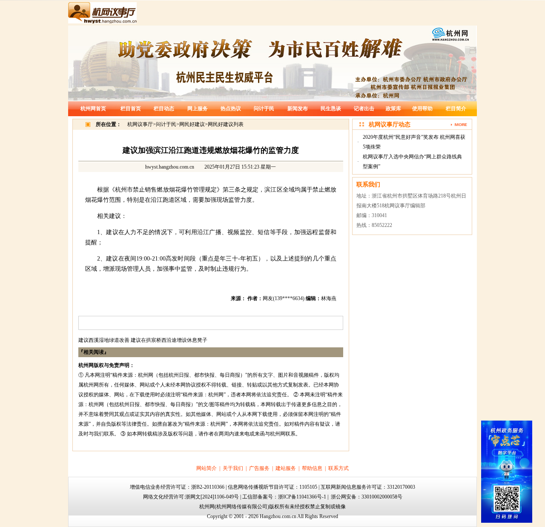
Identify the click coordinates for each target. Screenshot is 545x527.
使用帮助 (422, 109)
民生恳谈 (331, 109)
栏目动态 (164, 109)
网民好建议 (192, 124)
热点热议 (231, 109)
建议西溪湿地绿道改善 (103, 340)
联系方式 (338, 468)
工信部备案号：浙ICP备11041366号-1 (284, 497)
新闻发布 (297, 109)
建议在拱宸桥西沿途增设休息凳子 (169, 340)
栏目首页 (130, 109)
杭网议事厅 (140, 124)
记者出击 (364, 109)
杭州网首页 (93, 109)
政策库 (393, 109)
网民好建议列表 (226, 124)
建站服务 (285, 468)
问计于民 (264, 109)
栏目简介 (456, 109)
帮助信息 (312, 468)
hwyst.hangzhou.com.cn (169, 167)
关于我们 (233, 468)
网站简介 (206, 468)
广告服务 (259, 468)
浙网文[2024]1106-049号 (212, 497)
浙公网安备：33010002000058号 (366, 497)
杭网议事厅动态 (389, 124)
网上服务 (197, 109)
